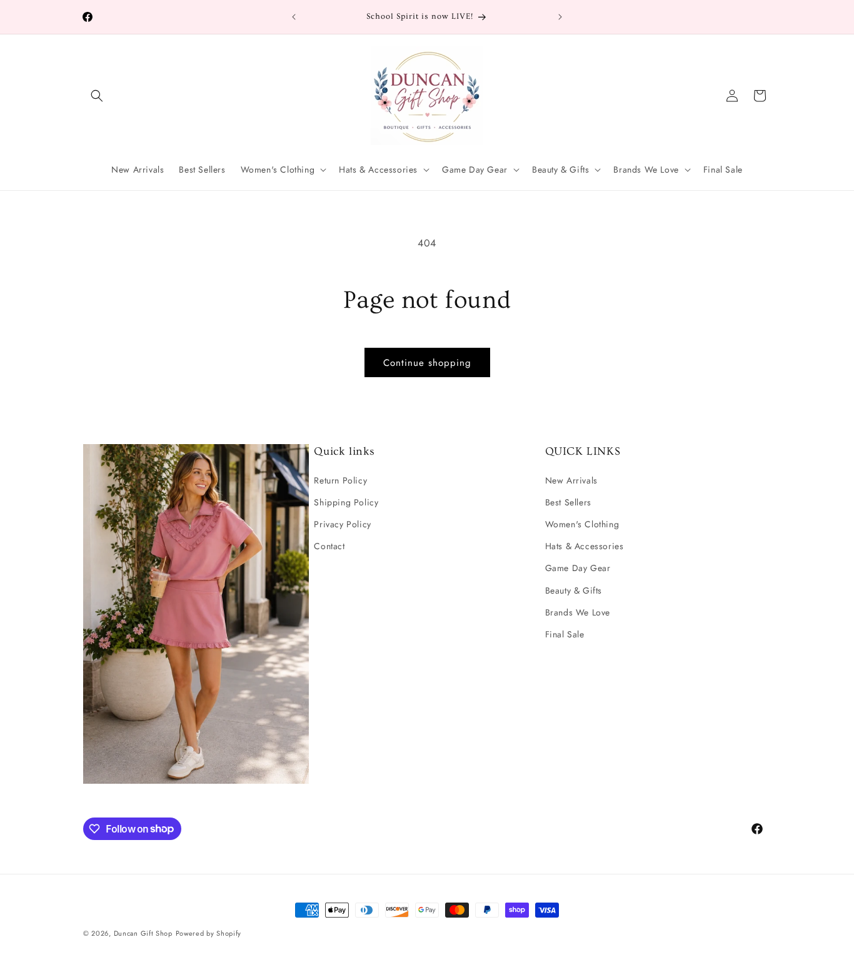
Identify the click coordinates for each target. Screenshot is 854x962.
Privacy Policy (342, 523)
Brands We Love (577, 611)
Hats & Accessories (584, 546)
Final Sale (565, 633)
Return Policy (340, 479)
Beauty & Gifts (573, 590)
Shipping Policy (346, 501)
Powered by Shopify (209, 933)
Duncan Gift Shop (143, 933)
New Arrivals (571, 479)
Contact (329, 546)
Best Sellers (568, 501)
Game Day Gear (578, 568)
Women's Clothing (582, 523)
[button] (97, 95)
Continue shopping (427, 363)
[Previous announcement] (294, 17)
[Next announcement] (560, 17)
